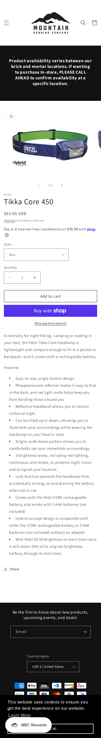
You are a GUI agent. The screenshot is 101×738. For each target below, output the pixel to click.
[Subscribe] (84, 632)
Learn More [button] (19, 715)
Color (8, 244)
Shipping (9, 220)
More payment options (51, 323)
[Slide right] (62, 185)
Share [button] (14, 569)
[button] (6, 23)
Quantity (10, 267)
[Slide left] (39, 185)
